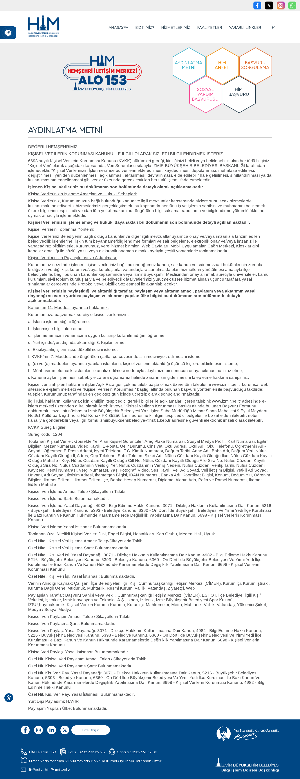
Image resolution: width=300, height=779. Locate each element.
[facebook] (257, 6)
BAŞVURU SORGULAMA (255, 64)
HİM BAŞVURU (238, 91)
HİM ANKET (222, 64)
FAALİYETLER (209, 27)
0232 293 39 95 (91, 752)
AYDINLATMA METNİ (188, 64)
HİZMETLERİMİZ (175, 27)
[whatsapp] (292, 6)
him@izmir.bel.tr (57, 769)
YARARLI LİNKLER (245, 27)
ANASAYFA (118, 27)
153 (53, 752)
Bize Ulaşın (90, 730)
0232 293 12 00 (144, 752)
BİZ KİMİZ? (144, 27)
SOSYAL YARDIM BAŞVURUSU (205, 94)
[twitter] (269, 6)
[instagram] (281, 6)
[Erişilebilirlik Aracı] (8, 697)
